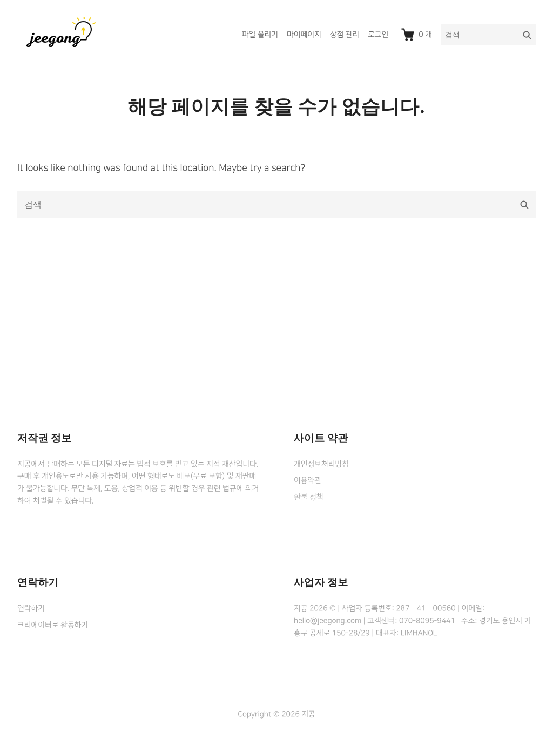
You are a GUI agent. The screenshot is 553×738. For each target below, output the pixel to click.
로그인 (378, 34)
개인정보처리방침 (321, 464)
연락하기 (31, 608)
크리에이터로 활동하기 (52, 625)
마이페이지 (304, 34)
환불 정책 (308, 497)
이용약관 (307, 480)
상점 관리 (344, 34)
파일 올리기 (260, 34)
